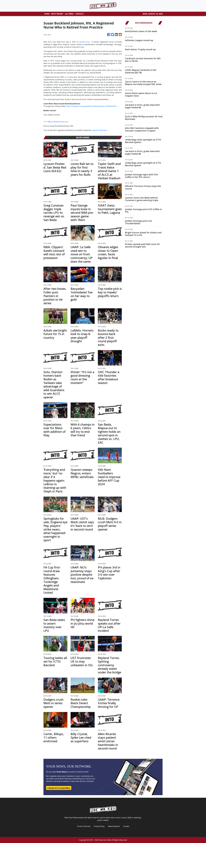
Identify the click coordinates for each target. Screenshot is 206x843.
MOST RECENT (57, 14)
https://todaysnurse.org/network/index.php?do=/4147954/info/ (91, 106)
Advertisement (114, 826)
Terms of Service (83, 826)
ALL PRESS (69, 14)
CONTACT (79, 14)
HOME (46, 14)
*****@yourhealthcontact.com (55, 121)
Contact (126, 826)
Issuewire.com (83, 42)
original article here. (99, 130)
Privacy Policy (99, 826)
